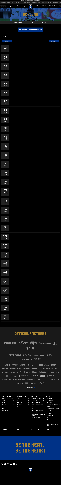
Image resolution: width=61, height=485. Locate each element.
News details (5, 410)
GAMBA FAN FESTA (36, 418)
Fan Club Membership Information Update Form (38, 411)
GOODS (44, 5)
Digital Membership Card (37, 404)
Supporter (19, 404)
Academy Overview (51, 422)
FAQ (17, 429)
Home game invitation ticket (38, 407)
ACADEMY (51, 5)
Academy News (50, 417)
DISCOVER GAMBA (24, 5)
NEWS (17, 5)
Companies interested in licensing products (53, 409)
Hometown (19, 402)
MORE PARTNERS (30, 387)
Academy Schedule (51, 419)
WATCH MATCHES (10, 5)
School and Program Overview (53, 424)
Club (18, 400)
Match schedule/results (7, 398)
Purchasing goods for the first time (53, 405)
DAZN (3, 402)
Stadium (4, 404)
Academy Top (50, 415)
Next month (53, 41)
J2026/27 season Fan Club (38, 398)
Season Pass (35, 400)
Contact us (4, 429)
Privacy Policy (35, 429)
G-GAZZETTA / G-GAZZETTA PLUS (38, 414)
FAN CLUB (37, 5)
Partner (19, 407)
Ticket (3, 400)
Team (18, 398)
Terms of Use (49, 429)
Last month (7, 41)
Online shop (50, 400)
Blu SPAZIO (49, 402)
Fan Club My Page (36, 402)
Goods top (49, 398)
